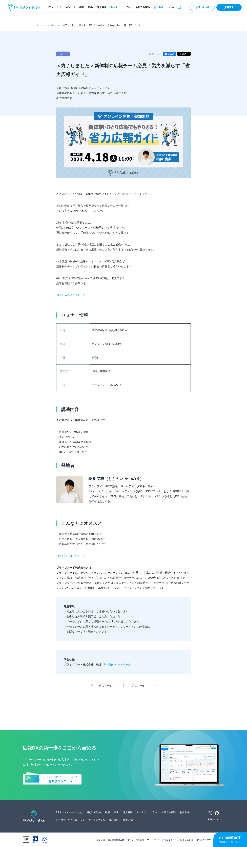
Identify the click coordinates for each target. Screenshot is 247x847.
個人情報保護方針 (116, 840)
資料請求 (229, 7)
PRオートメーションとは (61, 7)
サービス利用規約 (136, 840)
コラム (127, 7)
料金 (90, 7)
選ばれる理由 (94, 812)
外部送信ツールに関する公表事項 (177, 840)
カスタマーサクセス (66, 820)
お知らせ (158, 7)
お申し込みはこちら (68, 295)
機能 (81, 7)
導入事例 (102, 7)
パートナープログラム (93, 820)
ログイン (172, 7)
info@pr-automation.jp (118, 664)
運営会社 (101, 840)
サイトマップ (153, 840)
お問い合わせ (202, 7)
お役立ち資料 (143, 7)
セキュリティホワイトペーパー (210, 840)
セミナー (115, 7)
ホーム (39, 25)
